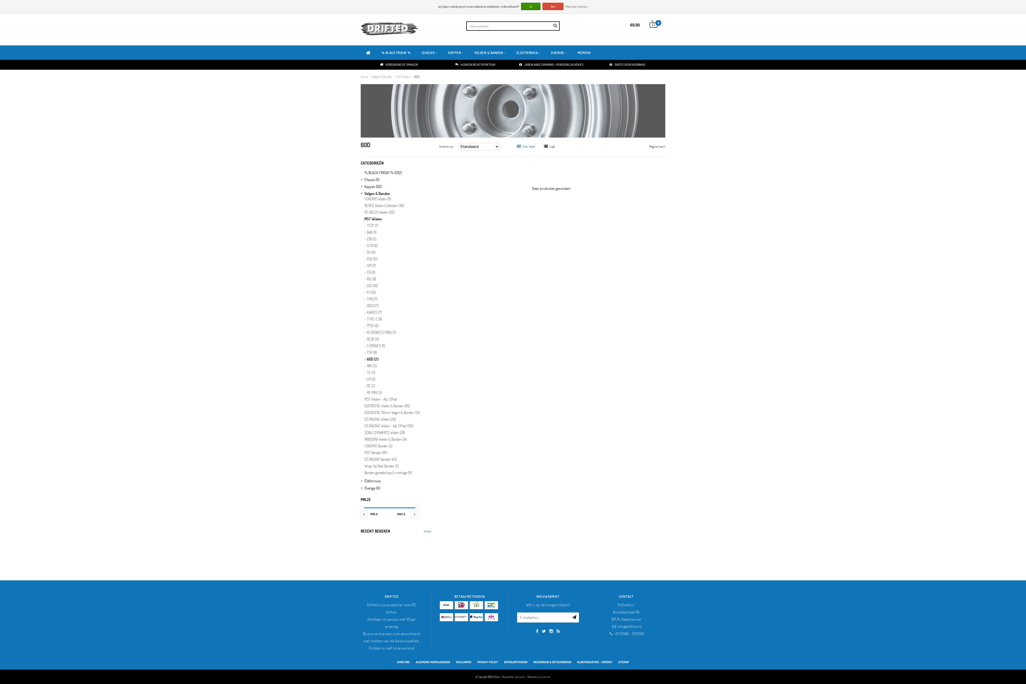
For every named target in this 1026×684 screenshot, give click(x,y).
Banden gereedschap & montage (388, 473)
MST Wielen (403, 77)
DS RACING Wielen (380, 419)
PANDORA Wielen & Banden (385, 439)
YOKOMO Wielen (377, 199)
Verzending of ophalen (402, 65)
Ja (530, 7)
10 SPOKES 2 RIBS (381, 332)
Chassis (428, 52)
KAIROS (374, 312)
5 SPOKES (376, 346)
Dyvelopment (543, 676)
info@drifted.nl (629, 626)
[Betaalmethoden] (446, 605)
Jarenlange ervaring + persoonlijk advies (553, 65)
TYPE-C (374, 319)
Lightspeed (519, 676)
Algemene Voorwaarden (433, 662)
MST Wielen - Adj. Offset (380, 399)
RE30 (373, 339)
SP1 (371, 266)
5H (371, 252)
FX (371, 292)
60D (416, 77)
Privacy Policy (487, 662)
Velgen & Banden (488, 52)
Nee (553, 7)
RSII (372, 259)
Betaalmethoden (515, 662)
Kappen (454, 52)
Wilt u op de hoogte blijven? (548, 604)
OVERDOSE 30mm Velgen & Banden (392, 413)
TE (371, 372)
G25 (372, 286)
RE (371, 386)
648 (371, 232)
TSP (372, 352)
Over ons (403, 662)
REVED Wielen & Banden (384, 206)
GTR (372, 246)
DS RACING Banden (380, 459)
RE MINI (374, 392)
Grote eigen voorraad (630, 65)
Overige (557, 52)
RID (371, 279)
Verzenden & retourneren (552, 662)
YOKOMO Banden (378, 446)
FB (371, 272)
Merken (584, 52)
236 (371, 239)
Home (364, 77)
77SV (373, 326)
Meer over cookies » (576, 7)
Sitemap (623, 662)
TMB (372, 299)
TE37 (372, 226)
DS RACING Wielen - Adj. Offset (388, 426)
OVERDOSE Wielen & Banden (387, 406)
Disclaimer (463, 662)
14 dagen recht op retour (478, 65)
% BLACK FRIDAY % (396, 52)
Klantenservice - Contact (594, 662)
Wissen (427, 531)
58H (372, 366)
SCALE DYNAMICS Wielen (384, 433)
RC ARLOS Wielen (379, 212)
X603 (373, 306)
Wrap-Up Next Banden (381, 466)
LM (371, 379)
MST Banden (375, 453)
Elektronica (527, 52)
